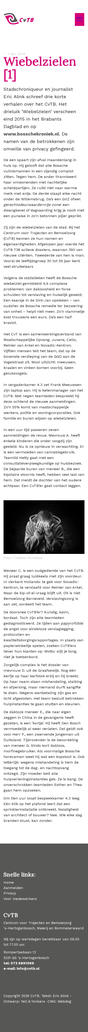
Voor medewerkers (20, 899)
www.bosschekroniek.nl (31, 134)
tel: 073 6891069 (19, 963)
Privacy (10, 893)
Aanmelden (13, 888)
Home (9, 882)
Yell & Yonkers (33, 1001)
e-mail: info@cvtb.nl (21, 968)
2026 (25, 996)
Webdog (64, 1001)
